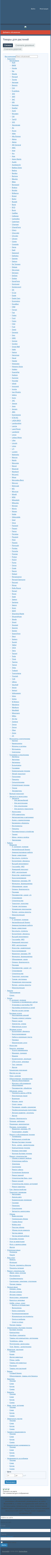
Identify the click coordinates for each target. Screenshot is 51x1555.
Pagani (14, 528)
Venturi (14, 690)
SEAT (14, 611)
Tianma (14, 662)
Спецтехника (17, 1208)
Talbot (14, 645)
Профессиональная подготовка (24, 1110)
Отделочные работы (20, 1161)
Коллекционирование (20, 1313)
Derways (15, 273)
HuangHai (15, 372)
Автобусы (15, 757)
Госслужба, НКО (18, 866)
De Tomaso (16, 264)
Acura (14, 131)
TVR (13, 679)
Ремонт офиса (17, 1170)
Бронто (14, 85)
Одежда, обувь (15, 1289)
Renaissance (17, 577)
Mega (14, 477)
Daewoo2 (15, 253)
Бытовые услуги (15, 1013)
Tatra (14, 651)
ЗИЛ (13, 97)
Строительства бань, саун (22, 1178)
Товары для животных (18, 1363)
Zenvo (14, 727)
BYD (13, 207)
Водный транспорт (16, 794)
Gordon (15, 344)
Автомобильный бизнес (21, 849)
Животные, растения (15, 1349)
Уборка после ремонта (21, 1230)
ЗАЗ (13, 94)
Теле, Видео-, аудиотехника (20, 1347)
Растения (13, 1366)
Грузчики (15, 1203)
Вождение (16, 1098)
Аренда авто (17, 1197)
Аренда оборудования (20, 1080)
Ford (13, 318)
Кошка (11, 1354)
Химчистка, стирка (19, 1024)
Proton (14, 557)
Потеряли (13, 1252)
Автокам (15, 82)
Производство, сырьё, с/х (21, 895)
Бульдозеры (16, 765)
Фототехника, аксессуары (19, 1344)
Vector (14, 687)
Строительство (17, 901)
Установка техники (16, 1239)
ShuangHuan (17, 616)
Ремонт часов (17, 1021)
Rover (14, 594)
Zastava (15, 722)
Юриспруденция (18, 915)
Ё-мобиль (15, 91)
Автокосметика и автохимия (23, 817)
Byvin (14, 210)
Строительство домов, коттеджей (25, 1184)
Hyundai (15, 381)
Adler (14, 133)
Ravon (14, 571)
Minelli (14, 494)
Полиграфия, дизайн (20, 1132)
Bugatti (14, 202)
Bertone (15, 176)
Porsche (15, 551)
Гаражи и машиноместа (16, 1432)
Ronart (14, 591)
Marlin (14, 460)
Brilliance (15, 193)
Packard (15, 526)
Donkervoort (16, 287)
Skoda (14, 619)
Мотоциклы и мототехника (19, 739)
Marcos (14, 457)
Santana (15, 602)
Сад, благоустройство (17, 1189)
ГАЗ (13, 88)
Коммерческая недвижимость (18, 1445)
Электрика (16, 1164)
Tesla (14, 656)
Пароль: (3, 1534)
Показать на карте (10, 1491)
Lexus (14, 435)
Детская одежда (15, 1292)
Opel (13, 520)
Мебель (12, 1259)
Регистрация (5, 1528)
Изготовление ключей (20, 1015)
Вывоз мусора (17, 1216)
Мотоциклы (16, 749)
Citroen (14, 239)
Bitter (14, 182)
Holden (14, 369)
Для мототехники (21, 803)
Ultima (14, 682)
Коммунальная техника (21, 771)
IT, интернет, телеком (20, 847)
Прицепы (15, 779)
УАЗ (13, 122)
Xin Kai (14, 719)
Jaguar (14, 403)
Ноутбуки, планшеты (17, 1335)
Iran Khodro (16, 392)
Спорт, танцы (17, 1104)
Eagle (14, 295)
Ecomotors (16, 301)
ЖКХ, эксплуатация (19, 872)
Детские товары (15, 1295)
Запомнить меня (9, 1542)
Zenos (14, 724)
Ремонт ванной (18, 1175)
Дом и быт (11, 1258)
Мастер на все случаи (20, 1010)
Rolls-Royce (16, 588)
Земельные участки (14, 1419)
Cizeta (14, 241)
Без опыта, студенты (20, 858)
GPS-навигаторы (18, 814)
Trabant (15, 670)
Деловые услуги (15, 1029)
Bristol (14, 196)
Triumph (15, 676)
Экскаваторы (17, 791)
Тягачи (14, 788)
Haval (14, 358)
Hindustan (15, 364)
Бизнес (10, 1371)
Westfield (15, 710)
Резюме (12, 918)
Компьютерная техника (21, 1148)
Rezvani (15, 582)
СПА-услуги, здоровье (20, 1062)
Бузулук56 (5, 1551)
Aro (13, 153)
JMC (13, 412)
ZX (13, 736)
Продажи (15, 892)
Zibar (14, 730)
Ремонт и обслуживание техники (22, 1134)
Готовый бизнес (15, 1373)
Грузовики (16, 768)
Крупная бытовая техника (22, 1153)
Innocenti (15, 386)
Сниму (12, 1389)
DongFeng (16, 281)
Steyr (14, 636)
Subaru (14, 639)
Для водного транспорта (23, 809)
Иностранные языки (19, 1096)
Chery (14, 230)
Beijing (14, 170)
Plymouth (15, 545)
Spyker (14, 631)
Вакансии (13, 845)
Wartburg (15, 707)
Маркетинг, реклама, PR (21, 881)
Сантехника (16, 1167)
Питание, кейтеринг (17, 1121)
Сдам (11, 1384)
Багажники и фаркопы (20, 823)
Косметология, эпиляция (21, 1059)
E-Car (14, 293)
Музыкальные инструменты (22, 1316)
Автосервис (16, 1194)
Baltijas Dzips (17, 168)
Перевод (15, 1040)
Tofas (14, 668)
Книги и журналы (18, 1311)
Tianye (14, 665)
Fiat (13, 312)
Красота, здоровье (16, 1048)
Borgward (15, 185)
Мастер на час (15, 1073)
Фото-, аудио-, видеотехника (23, 1145)
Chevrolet (15, 233)
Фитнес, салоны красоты (21, 912)
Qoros (14, 565)
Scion (14, 608)
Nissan (14, 511)
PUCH (14, 560)
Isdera (14, 395)
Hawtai (14, 361)
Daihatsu (15, 256)
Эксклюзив (16, 125)
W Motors (15, 702)
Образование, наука (20, 886)
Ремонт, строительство (18, 1156)
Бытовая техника (16, 1330)
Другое (14, 1067)
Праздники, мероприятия (19, 1124)
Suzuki (14, 642)
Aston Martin (16, 159)
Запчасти (15, 798)
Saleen (14, 599)
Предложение (14, 992)
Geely (14, 330)
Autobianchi (16, 165)
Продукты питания (16, 1268)
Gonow (14, 341)
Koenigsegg (16, 415)
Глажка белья (17, 1222)
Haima (14, 352)
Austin (14, 162)
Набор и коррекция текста (22, 1037)
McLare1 (15, 474)
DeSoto (14, 276)
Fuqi (13, 327)
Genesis (15, 332)
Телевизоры (16, 1136)
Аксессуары (16, 812)
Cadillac (15, 213)
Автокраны (16, 762)
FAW (13, 307)
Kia (13, 71)
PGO (14, 540)
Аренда (10, 991)
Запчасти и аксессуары (18, 796)
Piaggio (14, 543)
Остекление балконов (20, 1172)
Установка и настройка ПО (22, 1005)
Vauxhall (15, 685)
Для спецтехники (20, 806)
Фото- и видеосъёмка (17, 1244)
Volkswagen (16, 693)
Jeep (14, 406)
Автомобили (14, 61)
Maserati (15, 469)
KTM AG (15, 418)
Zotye (14, 733)
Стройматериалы (16, 1278)
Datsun (14, 261)
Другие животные (16, 1357)
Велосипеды (17, 1308)
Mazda (14, 74)
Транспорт (11, 59)
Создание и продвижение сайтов (24, 1002)
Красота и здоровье (17, 1300)
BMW (14, 65)
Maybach (15, 472)
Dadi (13, 250)
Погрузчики (16, 777)
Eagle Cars (16, 298)
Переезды (16, 1205)
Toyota (14, 79)
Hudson (15, 375)
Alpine (14, 142)
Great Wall (16, 347)
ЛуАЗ (14, 111)
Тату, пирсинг (17, 1064)
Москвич (15, 114)
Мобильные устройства (21, 1139)
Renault (15, 77)
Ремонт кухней (17, 1181)
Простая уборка (18, 1227)
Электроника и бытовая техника (19, 1328)
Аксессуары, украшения (18, 1297)
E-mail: (3, 1526)
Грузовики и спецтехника (19, 755)
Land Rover (16, 429)
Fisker (14, 315)
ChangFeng (16, 227)
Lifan (14, 440)
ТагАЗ (14, 119)
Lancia (14, 426)
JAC (13, 401)
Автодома (15, 759)
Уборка (12, 1214)
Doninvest (15, 284)
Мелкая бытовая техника (21, 1142)
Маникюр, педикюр (19, 1053)
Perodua (15, 534)
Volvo (14, 696)
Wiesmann (16, 713)
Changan (15, 224)
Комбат (15, 108)
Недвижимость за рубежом (17, 1458)
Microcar (15, 491)
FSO (13, 324)
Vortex (14, 699)
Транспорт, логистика (20, 903)
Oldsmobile (16, 517)
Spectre (15, 628)
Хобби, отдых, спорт (17, 1303)
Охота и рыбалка (18, 1319)
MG (13, 489)
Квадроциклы (17, 743)
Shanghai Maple (18, 614)
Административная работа (22, 852)
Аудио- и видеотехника (21, 820)
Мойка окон (16, 1224)
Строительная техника (20, 785)
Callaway (15, 216)
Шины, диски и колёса (20, 837)
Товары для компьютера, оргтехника (23, 1338)
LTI (13, 449)
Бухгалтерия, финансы (21, 861)
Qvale (14, 568)
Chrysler (15, 236)
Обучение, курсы (16, 1091)
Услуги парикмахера (20, 1050)
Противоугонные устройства (23, 831)
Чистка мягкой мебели (20, 1236)
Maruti (14, 466)
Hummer (15, 378)
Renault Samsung (18, 580)
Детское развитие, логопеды (23, 1113)
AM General (16, 145)
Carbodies (16, 219)
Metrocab (15, 486)
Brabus (14, 187)
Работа (10, 843)
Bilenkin (15, 179)
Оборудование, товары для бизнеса (23, 1376)
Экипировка (16, 840)
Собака (12, 1351)
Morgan (15, 506)
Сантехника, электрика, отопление (23, 1281)
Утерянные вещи (13, 1250)
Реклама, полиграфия (18, 1127)
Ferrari (14, 310)
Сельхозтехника (18, 782)
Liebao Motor (17, 437)
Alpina (14, 139)
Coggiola (15, 244)
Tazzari (14, 653)
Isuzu (14, 398)
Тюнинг (15, 834)
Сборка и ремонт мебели (22, 1158)
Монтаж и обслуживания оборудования (21, 1084)
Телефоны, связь (16, 1341)
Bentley (14, 173)
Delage (14, 267)
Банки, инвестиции (19, 855)
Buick (14, 205)
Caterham (15, 222)
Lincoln (14, 443)
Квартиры (11, 1379)
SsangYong (16, 634)
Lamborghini (16, 423)
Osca (14, 523)
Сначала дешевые (25, 45)
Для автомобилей (21, 800)
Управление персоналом (21, 909)
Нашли (12, 1255)
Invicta (14, 389)
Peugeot (15, 537)
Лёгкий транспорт (19, 774)
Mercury (15, 483)
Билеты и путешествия (21, 1305)
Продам (12, 1381)
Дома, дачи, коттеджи (15, 1405)
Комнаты (10, 1392)
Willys (14, 716)
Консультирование (19, 878)
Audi (13, 62)
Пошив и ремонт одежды (21, 1018)
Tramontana (16, 673)
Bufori (14, 199)
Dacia (14, 247)
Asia (13, 156)
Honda (14, 68)
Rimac (14, 585)
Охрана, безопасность (20, 889)
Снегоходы (16, 752)
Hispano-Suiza (17, 366)
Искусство (13, 1045)
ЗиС (13, 99)
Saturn (14, 605)
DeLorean (15, 270)
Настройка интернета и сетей (23, 1008)
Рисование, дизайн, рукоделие (24, 1107)
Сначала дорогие (12, 49)
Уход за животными (17, 1241)
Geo (13, 335)
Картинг (15, 741)
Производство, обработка (22, 1088)
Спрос (11, 995)
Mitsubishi (15, 500)
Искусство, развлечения (21, 875)
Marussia (15, 463)
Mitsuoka (15, 503)
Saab (14, 597)
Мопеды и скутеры (19, 746)
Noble (14, 514)
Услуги (9, 998)
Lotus (14, 446)
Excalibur (15, 304)
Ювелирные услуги (19, 1027)
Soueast (15, 625)
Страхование (17, 898)
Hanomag (15, 355)
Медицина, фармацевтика (22, 884)
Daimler (15, 258)
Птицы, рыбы (14, 1360)
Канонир (15, 105)
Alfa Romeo (16, 136)
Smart (14, 622)
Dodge (14, 278)
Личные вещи (12, 1287)
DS (13, 290)
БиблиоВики (23, 1551)
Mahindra (15, 455)
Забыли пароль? (6, 1536)
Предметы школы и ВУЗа (21, 1093)
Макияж (15, 1056)
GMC (14, 338)
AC (13, 128)
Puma (14, 562)
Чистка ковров (17, 1233)
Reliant (14, 574)
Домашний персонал (20, 869)
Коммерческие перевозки (22, 1200)
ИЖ (13, 102)
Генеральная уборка (20, 1219)
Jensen (14, 409)
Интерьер (13, 1262)
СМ (13, 116)
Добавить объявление (11, 32)
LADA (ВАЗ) (16, 420)
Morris (14, 508)
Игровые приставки (19, 1151)
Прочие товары (15, 1284)
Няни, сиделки (15, 1076)
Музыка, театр (17, 1101)
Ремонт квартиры (18, 1187)
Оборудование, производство (20, 1079)
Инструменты (17, 826)
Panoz (14, 531)
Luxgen (14, 452)
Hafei (14, 349)
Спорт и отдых (17, 1322)
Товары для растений (17, 1368)
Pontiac (14, 548)
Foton (14, 321)
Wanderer (15, 705)
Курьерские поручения (18, 1070)
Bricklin (14, 190)
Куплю (11, 1386)
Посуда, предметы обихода (20, 1265)
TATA (14, 648)
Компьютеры (14, 1332)
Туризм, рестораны (19, 906)
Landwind (15, 432)
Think (14, 659)
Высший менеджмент (20, 864)
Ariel (13, 151)
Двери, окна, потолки (17, 1273)
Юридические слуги (19, 1043)
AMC (14, 148)
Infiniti (14, 383)
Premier (15, 554)
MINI (13, 497)
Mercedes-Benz (18, 480)
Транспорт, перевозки (17, 1192)
